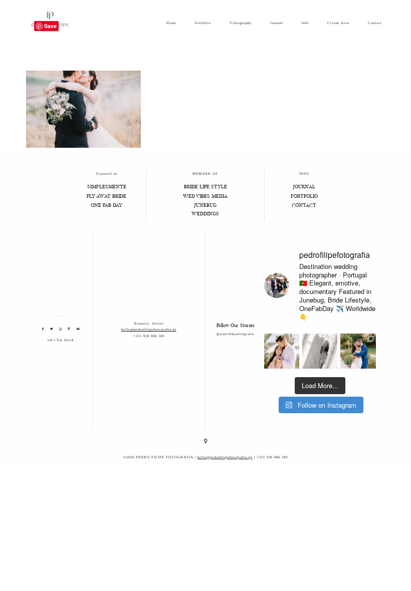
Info (305, 23)
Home (171, 23)
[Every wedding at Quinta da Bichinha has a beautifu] (357, 351)
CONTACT (304, 205)
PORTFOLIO (304, 196)
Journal (276, 23)
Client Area (338, 23)
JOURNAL (304, 187)
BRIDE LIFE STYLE (205, 187)
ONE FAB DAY (106, 205)
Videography (241, 23)
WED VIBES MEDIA (205, 196)
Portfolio (203, 23)
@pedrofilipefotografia (235, 334)
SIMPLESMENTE (106, 187)
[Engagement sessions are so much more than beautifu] (281, 351)
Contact (375, 23)
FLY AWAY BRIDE (106, 196)
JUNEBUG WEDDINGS (205, 209)
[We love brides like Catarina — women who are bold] (319, 351)
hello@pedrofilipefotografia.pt (148, 329)
